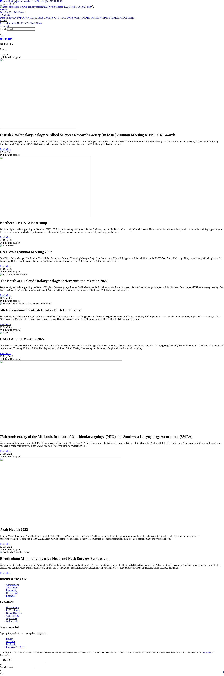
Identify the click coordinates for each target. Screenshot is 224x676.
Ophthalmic (11, 618)
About (3, 9)
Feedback (31, 23)
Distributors (19, 12)
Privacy (9, 638)
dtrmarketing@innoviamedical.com (19, 1)
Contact (4, 26)
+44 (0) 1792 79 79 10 (51, 1)
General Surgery (14, 613)
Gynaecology (12, 615)
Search (3, 29)
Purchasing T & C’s (15, 647)
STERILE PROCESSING (122, 17)
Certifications (12, 584)
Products (5, 15)
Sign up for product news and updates (18, 633)
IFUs (11, 12)
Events (3, 23)
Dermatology (6, 17)
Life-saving (11, 590)
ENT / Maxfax (13, 610)
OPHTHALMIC (82, 17)
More (3, 20)
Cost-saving (12, 593)
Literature (11, 23)
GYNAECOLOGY (63, 17)
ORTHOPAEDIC (99, 17)
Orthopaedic (12, 621)
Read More (5, 149)
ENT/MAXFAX (21, 17)
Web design (207, 652)
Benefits (4, 12)
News (39, 23)
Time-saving (12, 587)
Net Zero (21, 23)
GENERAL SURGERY (42, 17)
